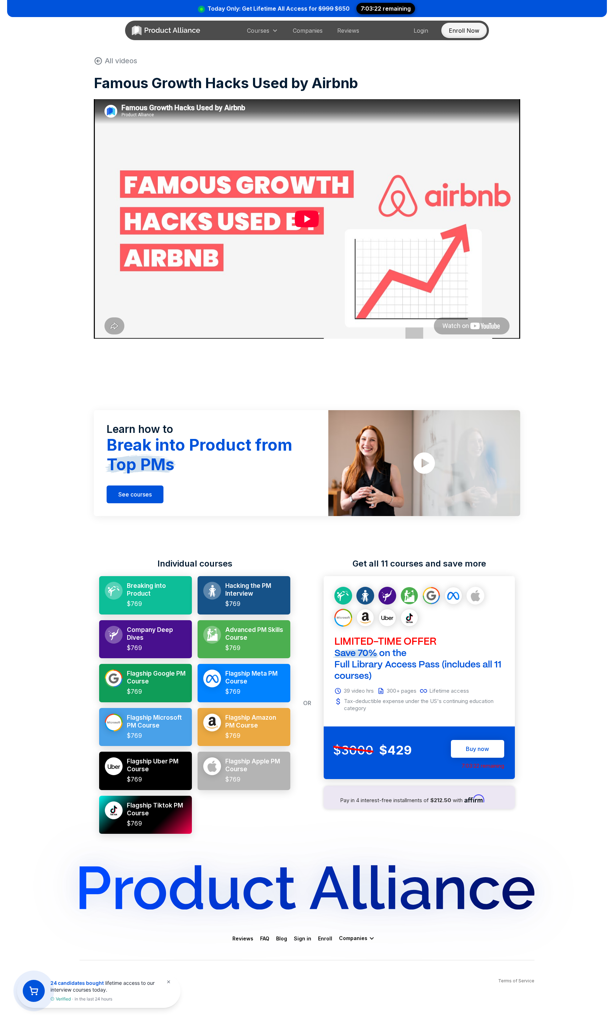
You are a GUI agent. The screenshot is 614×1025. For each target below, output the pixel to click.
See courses (135, 494)
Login (421, 30)
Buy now (477, 748)
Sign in (302, 938)
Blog (281, 938)
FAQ (264, 938)
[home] (307, 887)
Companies (308, 30)
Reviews (348, 30)
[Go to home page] (166, 30)
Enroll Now (464, 30)
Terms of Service (516, 980)
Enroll (325, 938)
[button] (262, 30)
